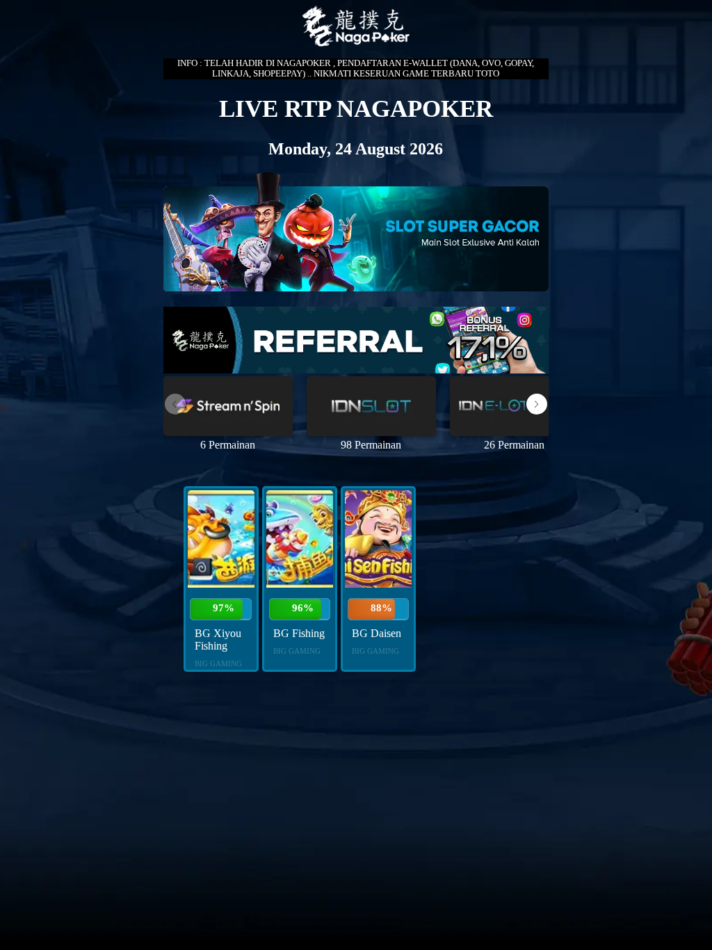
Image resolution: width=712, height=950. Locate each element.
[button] (537, 404)
